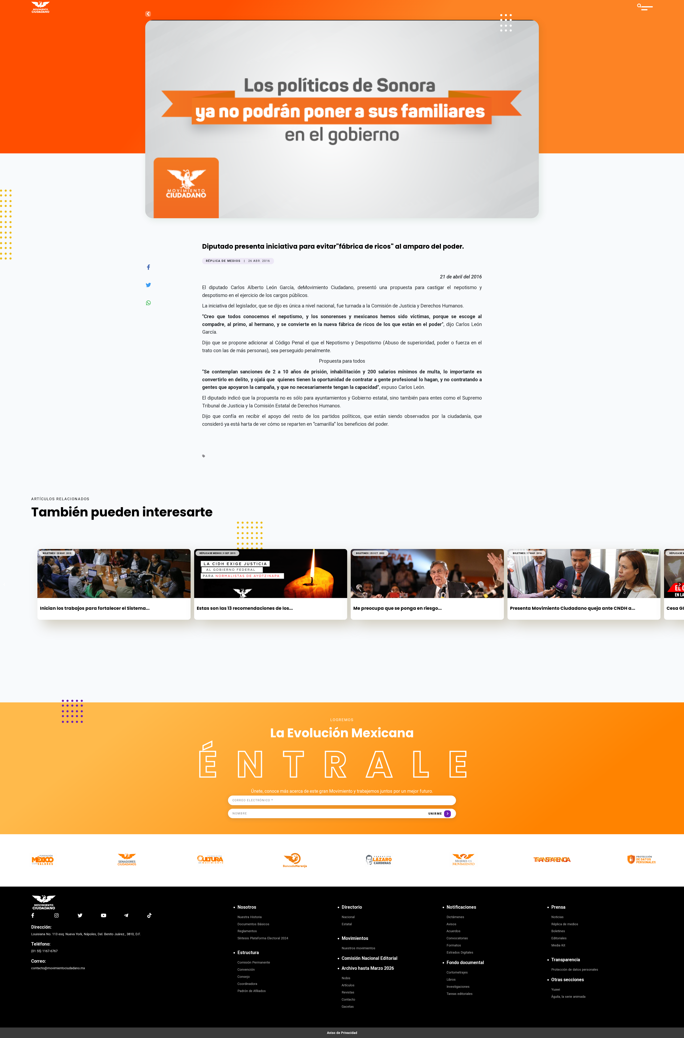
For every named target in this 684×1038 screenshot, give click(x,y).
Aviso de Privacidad (342, 1033)
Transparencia (565, 959)
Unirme (435, 813)
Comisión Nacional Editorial (369, 958)
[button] (679, 584)
